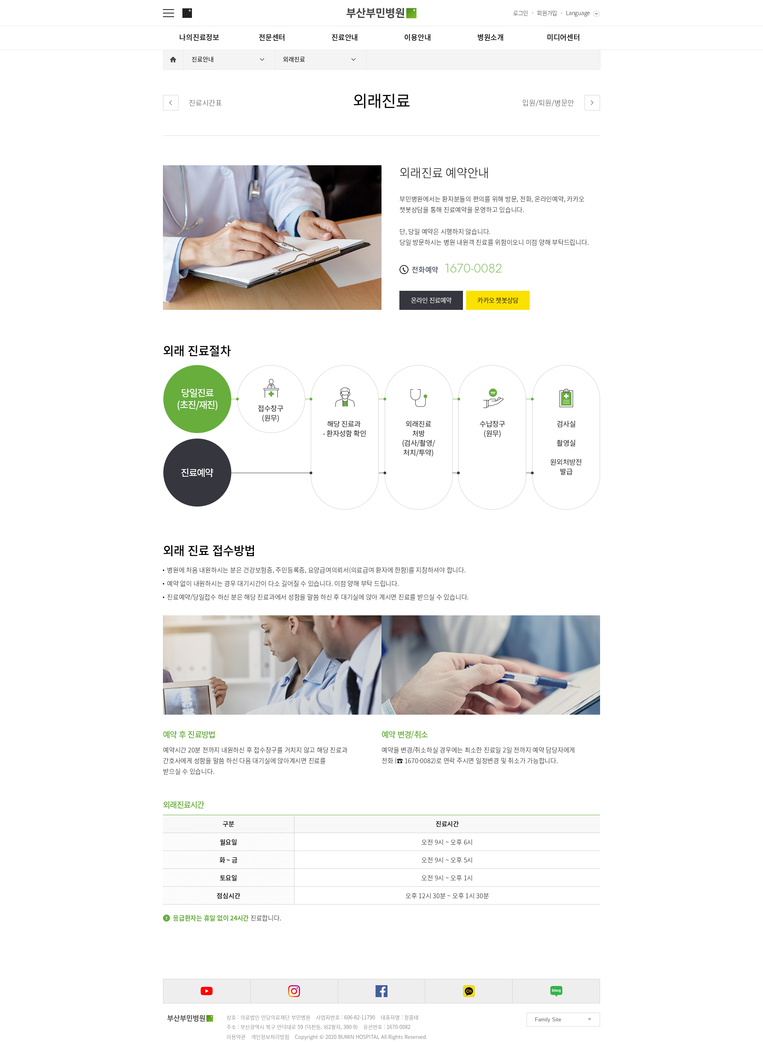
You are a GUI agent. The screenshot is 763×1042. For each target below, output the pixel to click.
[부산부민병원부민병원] (381, 13)
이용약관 (236, 1036)
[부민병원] (190, 1019)
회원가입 (547, 13)
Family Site (548, 1020)
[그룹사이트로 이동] (187, 13)
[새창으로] (206, 991)
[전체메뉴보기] (172, 13)
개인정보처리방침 (270, 1036)
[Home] (173, 60)
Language (578, 13)
